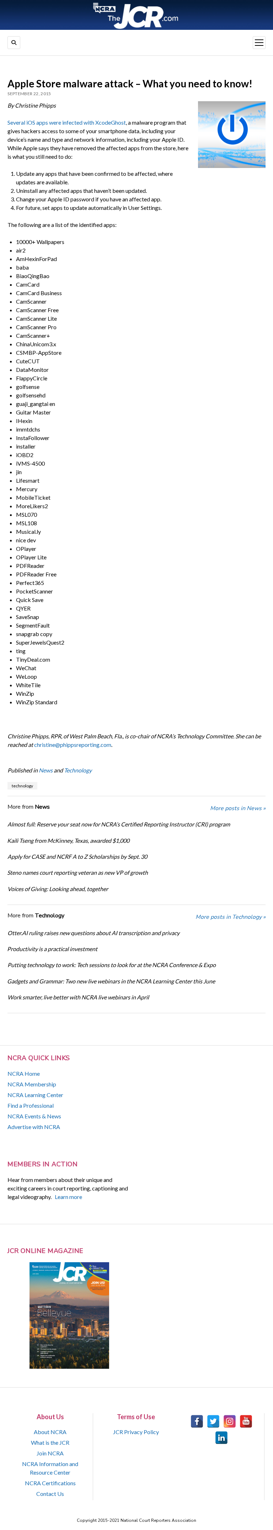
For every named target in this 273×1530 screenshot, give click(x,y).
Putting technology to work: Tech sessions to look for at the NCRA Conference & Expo (111, 964)
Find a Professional (30, 1105)
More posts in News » (238, 808)
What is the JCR (50, 1442)
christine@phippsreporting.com (72, 744)
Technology (78, 770)
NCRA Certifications (50, 1483)
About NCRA (50, 1431)
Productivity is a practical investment (52, 948)
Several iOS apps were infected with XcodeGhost (66, 122)
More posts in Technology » (231, 917)
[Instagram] (229, 1421)
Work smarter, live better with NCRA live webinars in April (78, 997)
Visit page (136, 15)
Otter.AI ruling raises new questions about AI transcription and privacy (93, 932)
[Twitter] (213, 1421)
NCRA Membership (31, 1084)
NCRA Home (23, 1073)
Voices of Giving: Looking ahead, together (57, 888)
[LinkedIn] (221, 1437)
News (46, 770)
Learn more (68, 1196)
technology (22, 785)
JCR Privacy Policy (136, 1431)
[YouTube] (246, 1421)
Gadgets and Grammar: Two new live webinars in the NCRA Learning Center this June (111, 981)
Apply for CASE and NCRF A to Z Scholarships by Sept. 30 (77, 856)
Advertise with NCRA (33, 1126)
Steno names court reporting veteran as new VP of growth (77, 872)
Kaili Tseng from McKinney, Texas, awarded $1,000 (68, 840)
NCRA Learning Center (35, 1094)
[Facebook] (197, 1421)
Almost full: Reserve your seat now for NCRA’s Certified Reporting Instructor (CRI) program (118, 824)
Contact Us (50, 1493)
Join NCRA (50, 1453)
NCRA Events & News (34, 1116)
